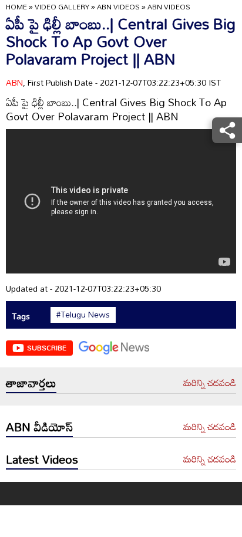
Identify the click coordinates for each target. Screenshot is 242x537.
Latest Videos (42, 459)
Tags (21, 316)
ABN (14, 82)
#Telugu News (83, 314)
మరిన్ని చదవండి (209, 383)
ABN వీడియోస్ (39, 426)
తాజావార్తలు (31, 382)
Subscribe (46, 347)
